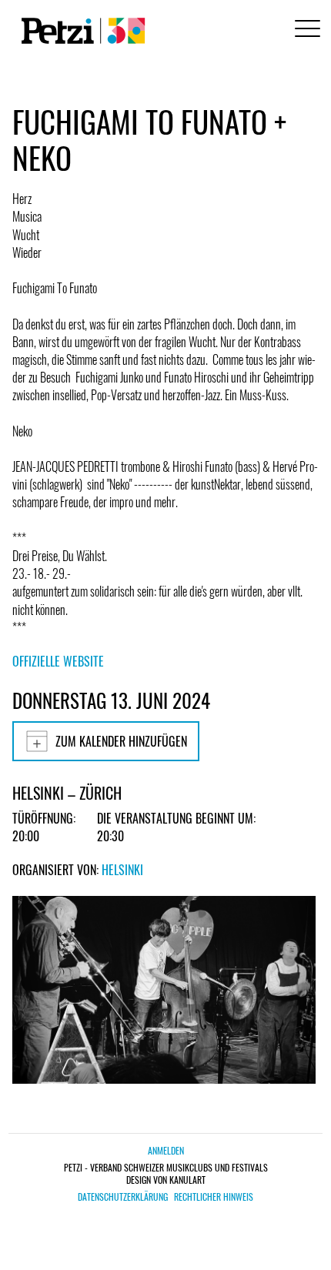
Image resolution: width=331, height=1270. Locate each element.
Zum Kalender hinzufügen (121, 741)
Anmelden (166, 1150)
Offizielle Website (58, 661)
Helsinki (122, 870)
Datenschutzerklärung (123, 1197)
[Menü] (305, 30)
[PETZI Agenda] (80, 31)
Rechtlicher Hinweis (213, 1197)
